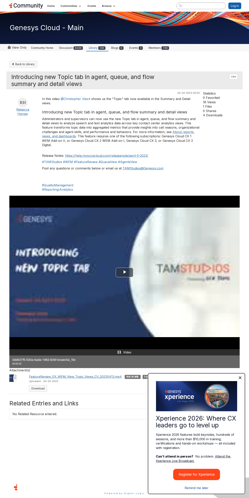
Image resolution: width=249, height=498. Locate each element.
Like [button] (233, 76)
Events (135, 47)
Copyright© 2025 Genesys (42, 487)
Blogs (116, 47)
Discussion (70, 47)
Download (38, 388)
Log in (235, 5)
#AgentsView (127, 162)
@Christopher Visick (75, 99)
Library (96, 47)
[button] (71, 6)
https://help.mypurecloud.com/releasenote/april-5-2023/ (106, 156)
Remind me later (197, 488)
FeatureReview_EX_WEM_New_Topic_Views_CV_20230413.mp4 (75, 377)
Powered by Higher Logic (124, 493)
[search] (180, 6)
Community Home (42, 47)
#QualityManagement (57, 185)
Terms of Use (110, 487)
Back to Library (25, 64)
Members (158, 47)
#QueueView (108, 162)
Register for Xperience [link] (197, 474)
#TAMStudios (52, 162)
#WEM (68, 162)
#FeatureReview (86, 162)
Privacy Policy (137, 487)
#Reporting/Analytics (57, 189)
